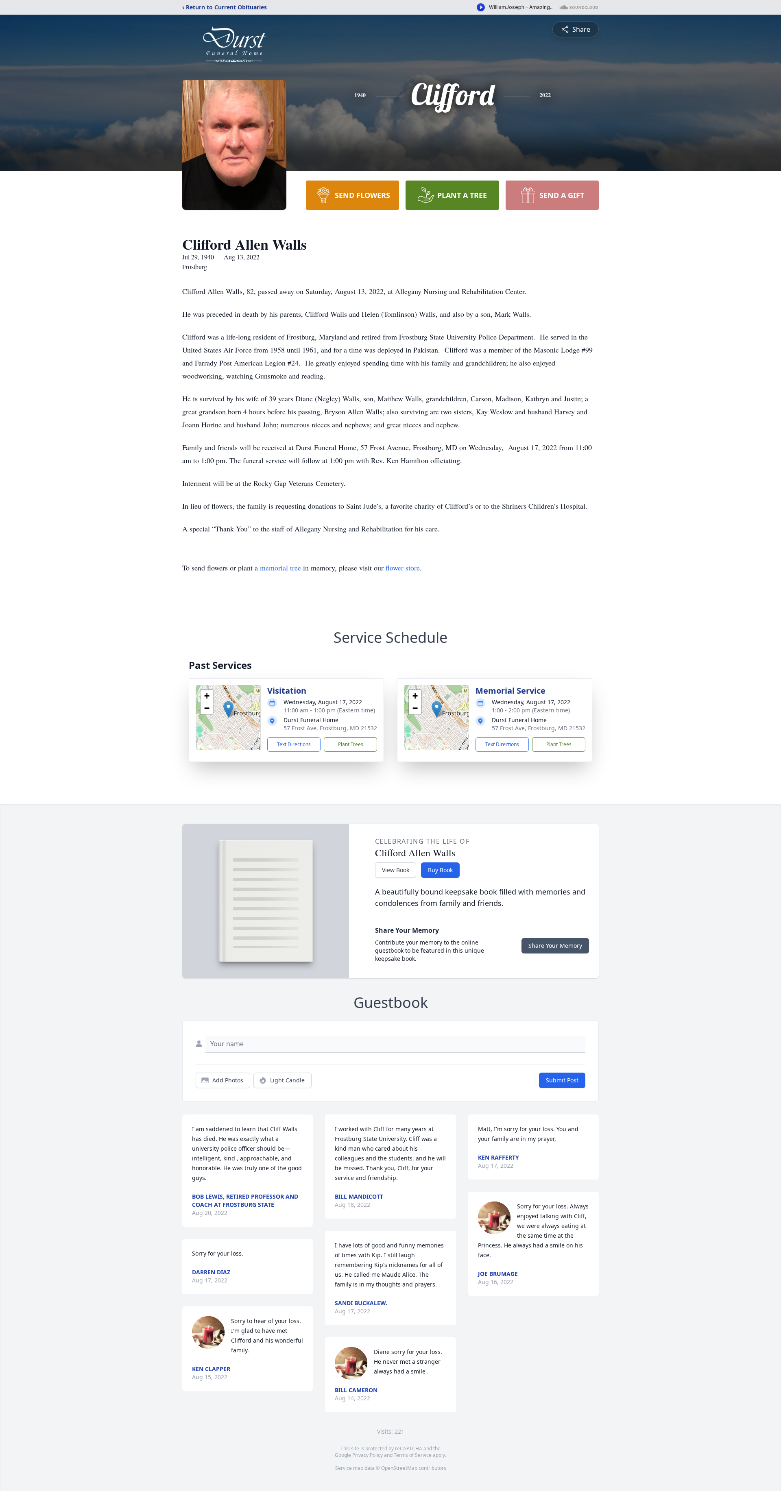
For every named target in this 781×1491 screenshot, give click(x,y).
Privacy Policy (367, 1455)
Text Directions (294, 744)
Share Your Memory (555, 945)
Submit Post (562, 1080)
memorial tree (280, 567)
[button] (228, 709)
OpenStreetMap (399, 1468)
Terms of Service (413, 1455)
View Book (395, 870)
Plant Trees (350, 744)
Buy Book (440, 870)
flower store (403, 567)
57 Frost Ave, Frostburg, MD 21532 (330, 728)
